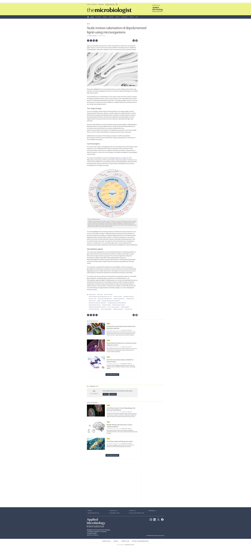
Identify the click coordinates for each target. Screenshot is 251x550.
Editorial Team (114, 513)
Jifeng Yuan (92, 300)
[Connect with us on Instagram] (151, 519)
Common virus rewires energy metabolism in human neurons (120, 361)
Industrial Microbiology (105, 298)
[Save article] (136, 40)
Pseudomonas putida (95, 305)
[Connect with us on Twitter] (158, 519)
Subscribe (101, 4)
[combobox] (110, 4)
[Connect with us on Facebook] (162, 519)
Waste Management (106, 309)
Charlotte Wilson (127, 330)
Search (116, 4)
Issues (90, 510)
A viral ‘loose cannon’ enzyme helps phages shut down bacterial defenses (121, 409)
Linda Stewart (93, 35)
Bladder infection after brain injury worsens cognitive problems (119, 426)
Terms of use (125, 541)
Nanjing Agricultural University (111, 300)
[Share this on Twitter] (91, 40)
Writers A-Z (152, 510)
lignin (98, 300)
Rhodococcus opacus (118, 305)
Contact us (113, 510)
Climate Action (117, 296)
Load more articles (112, 374)
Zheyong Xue (128, 309)
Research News (106, 305)
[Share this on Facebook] (88, 40)
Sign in (119, 37)
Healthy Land (92, 298)
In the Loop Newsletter (137, 513)
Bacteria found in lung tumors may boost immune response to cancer (121, 344)
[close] (137, 37)
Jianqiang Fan (130, 298)
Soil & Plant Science (113, 307)
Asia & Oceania (108, 294)
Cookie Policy (106, 541)
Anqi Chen (100, 294)
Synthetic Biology (94, 309)
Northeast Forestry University (98, 302)
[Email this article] (96, 40)
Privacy (116, 541)
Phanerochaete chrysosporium (117, 302)
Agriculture (92, 294)
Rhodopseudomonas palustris (97, 307)
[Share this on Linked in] (94, 40)
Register (113, 394)
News (88, 23)
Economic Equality (128, 296)
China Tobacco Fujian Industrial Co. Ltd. (100, 296)
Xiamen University (118, 309)
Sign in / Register (92, 4)
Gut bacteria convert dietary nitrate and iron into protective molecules (121, 327)
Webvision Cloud (129, 544)
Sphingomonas (125, 307)
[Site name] (109, 13)
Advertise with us (93, 513)
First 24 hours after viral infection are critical (119, 441)
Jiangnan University (119, 298)
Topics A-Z (133, 510)
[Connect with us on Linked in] (154, 519)
